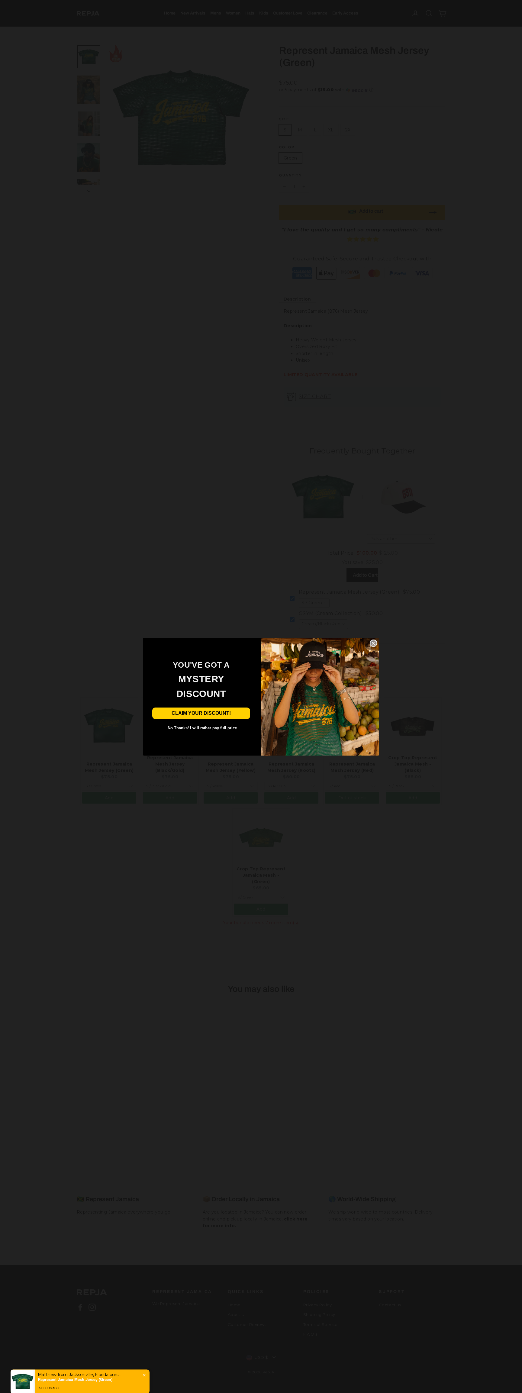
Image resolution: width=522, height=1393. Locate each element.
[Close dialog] (373, 643)
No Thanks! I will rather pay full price (202, 728)
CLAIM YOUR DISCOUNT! (201, 713)
